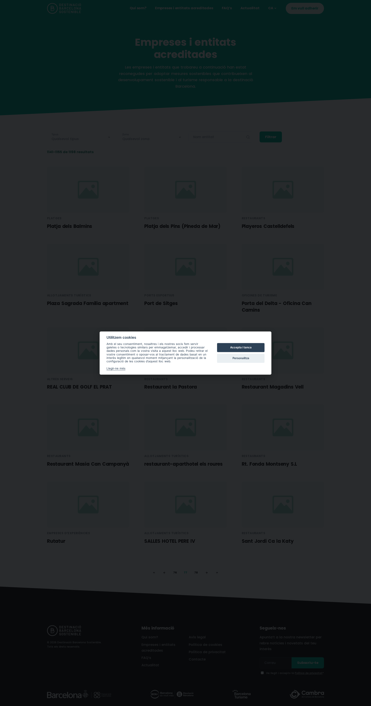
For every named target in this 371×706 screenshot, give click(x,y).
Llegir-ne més (115, 368)
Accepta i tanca (241, 347)
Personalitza (241, 358)
